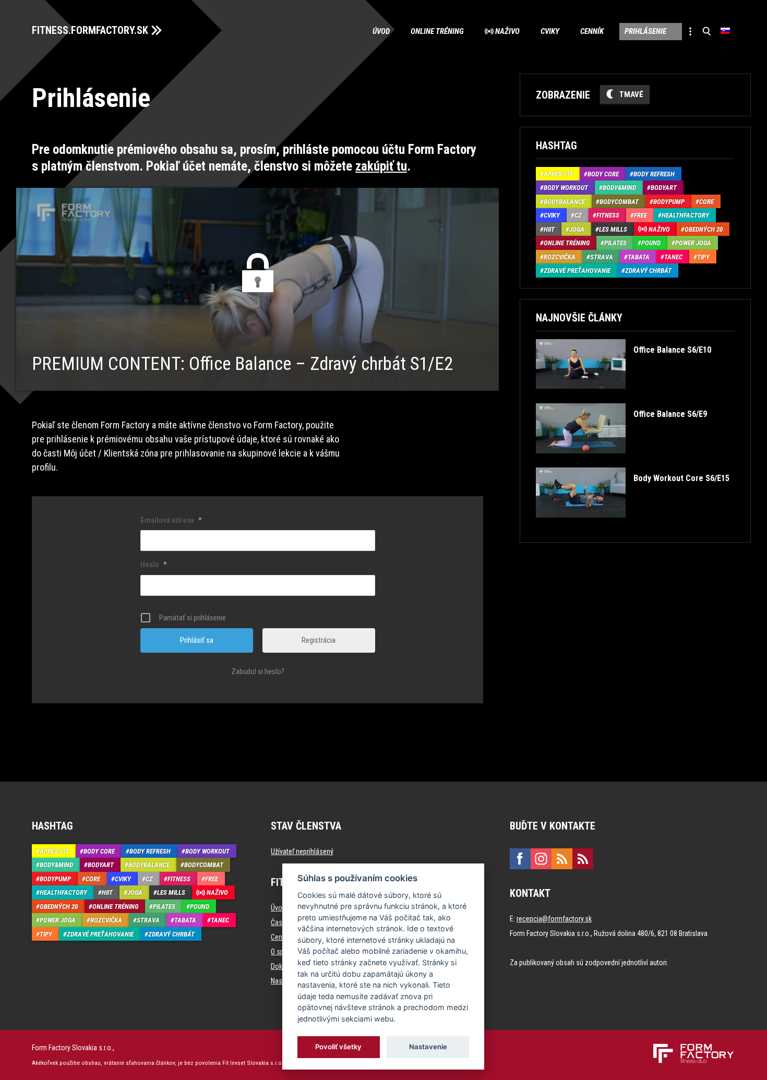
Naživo (507, 31)
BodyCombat (619, 202)
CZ (578, 215)
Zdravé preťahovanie (577, 270)
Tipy (703, 257)
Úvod (381, 31)
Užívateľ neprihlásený (302, 851)
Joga (576, 229)
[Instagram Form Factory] (541, 858)
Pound (651, 243)
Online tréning (437, 31)
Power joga (693, 243)
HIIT (549, 229)
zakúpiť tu (381, 166)
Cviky (550, 31)
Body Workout (566, 187)
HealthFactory (685, 215)
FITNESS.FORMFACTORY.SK (90, 30)
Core (706, 202)
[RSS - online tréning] (582, 858)
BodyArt (664, 187)
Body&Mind (619, 187)
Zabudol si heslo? (257, 671)
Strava (601, 257)
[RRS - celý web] (562, 858)
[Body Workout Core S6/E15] (632, 525)
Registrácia (318, 640)
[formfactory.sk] (689, 1047)
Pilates (615, 243)
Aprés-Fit (558, 174)
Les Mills (613, 229)
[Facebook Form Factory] (520, 858)
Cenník (592, 31)
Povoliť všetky (339, 1046)
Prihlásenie (645, 31)
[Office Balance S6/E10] (623, 396)
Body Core (603, 174)
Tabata (639, 257)
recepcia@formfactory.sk (554, 919)
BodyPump (669, 202)
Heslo (153, 564)
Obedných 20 (704, 229)
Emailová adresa (170, 520)
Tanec (673, 257)
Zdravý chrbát (648, 270)
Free (640, 215)
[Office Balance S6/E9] (621, 461)
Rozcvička (560, 257)
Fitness (607, 215)
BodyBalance (564, 202)
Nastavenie (428, 1046)
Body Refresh (654, 174)
